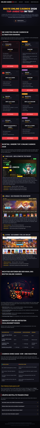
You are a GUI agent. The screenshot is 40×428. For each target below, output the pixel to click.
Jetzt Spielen (10, 66)
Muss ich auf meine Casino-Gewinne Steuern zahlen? (12, 410)
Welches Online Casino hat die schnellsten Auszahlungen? (13, 406)
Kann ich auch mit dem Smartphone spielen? (10, 413)
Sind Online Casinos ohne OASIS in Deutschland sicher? (12, 402)
